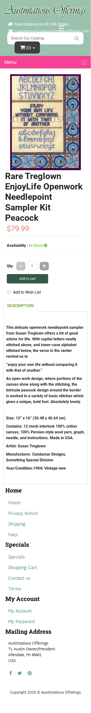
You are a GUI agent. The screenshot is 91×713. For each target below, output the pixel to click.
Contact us (19, 579)
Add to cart (27, 279)
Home (14, 503)
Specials (16, 557)
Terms (14, 589)
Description (20, 305)
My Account (20, 611)
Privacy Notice (23, 514)
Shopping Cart (22, 568)
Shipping (17, 524)
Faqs (13, 535)
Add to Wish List (26, 292)
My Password (21, 622)
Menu (10, 62)
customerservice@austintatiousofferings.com (52, 31)
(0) (29, 47)
